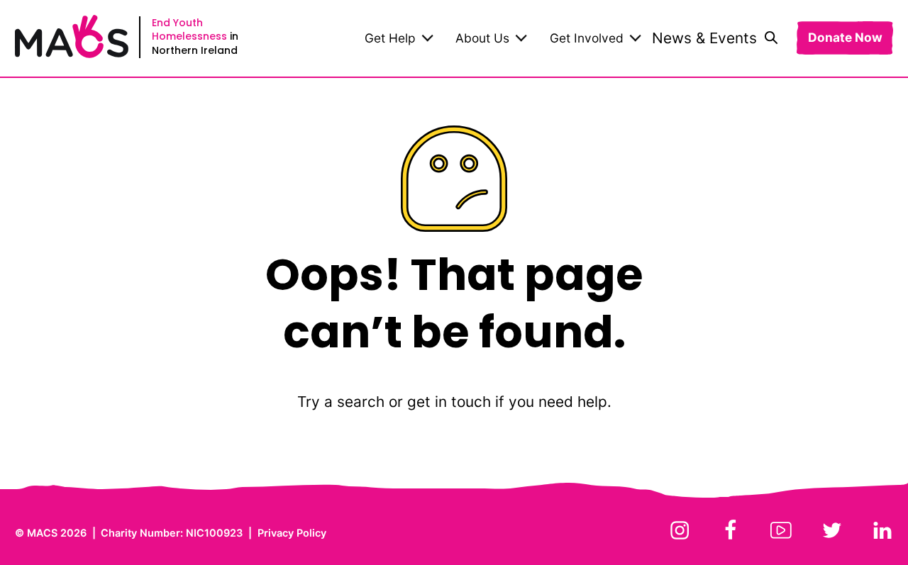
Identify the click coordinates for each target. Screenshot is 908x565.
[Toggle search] (771, 38)
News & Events (704, 38)
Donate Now (845, 37)
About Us (482, 37)
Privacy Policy (292, 533)
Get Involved (587, 37)
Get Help (390, 37)
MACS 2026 (57, 533)
